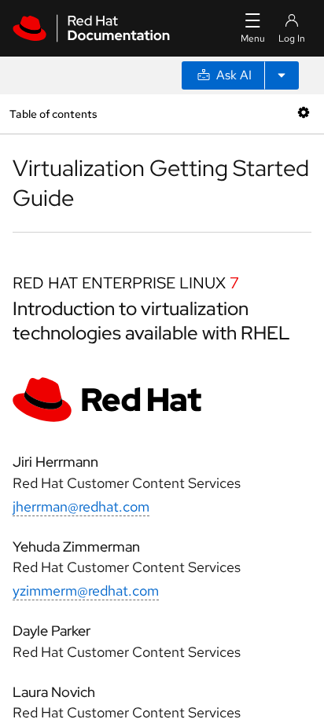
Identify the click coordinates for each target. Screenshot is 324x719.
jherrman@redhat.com (81, 506)
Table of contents (53, 113)
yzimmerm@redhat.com (86, 590)
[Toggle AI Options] (281, 75)
